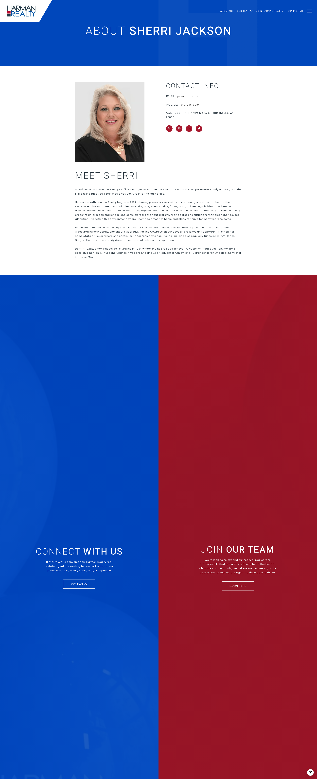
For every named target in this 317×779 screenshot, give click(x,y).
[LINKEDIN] (189, 128)
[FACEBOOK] (199, 128)
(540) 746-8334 (190, 104)
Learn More (237, 586)
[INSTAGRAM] (179, 128)
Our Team (243, 11)
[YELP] (169, 128)
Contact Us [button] (79, 584)
